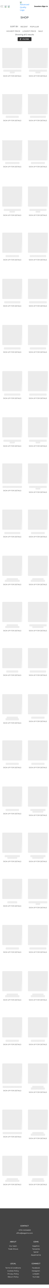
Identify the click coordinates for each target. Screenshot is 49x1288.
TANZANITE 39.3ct (12, 163)
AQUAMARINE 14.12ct (37, 948)
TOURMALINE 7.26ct (12, 302)
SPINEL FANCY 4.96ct (38, 395)
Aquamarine (36, 1255)
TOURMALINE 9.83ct (12, 395)
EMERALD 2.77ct (38, 718)
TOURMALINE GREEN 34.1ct (37, 211)
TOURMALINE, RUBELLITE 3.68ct (38, 995)
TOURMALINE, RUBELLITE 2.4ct (12, 718)
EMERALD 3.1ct (12, 671)
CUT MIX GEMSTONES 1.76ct (38, 441)
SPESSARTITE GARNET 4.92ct (38, 71)
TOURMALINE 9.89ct (38, 256)
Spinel (36, 1252)
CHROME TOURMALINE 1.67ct (37, 903)
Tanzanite (36, 1249)
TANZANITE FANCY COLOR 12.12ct (37, 857)
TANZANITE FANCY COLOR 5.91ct (37, 811)
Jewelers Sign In (41, 6)
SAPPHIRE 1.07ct (12, 948)
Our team (13, 1246)
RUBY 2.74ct (12, 902)
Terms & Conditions (13, 1268)
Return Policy (13, 1277)
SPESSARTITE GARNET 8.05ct (12, 71)
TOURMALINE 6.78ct (38, 671)
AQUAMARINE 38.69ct (38, 302)
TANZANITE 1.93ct (38, 163)
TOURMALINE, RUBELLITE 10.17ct (38, 1134)
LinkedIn (36, 1274)
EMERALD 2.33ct (38, 764)
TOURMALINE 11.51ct (38, 117)
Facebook (36, 1268)
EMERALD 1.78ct (12, 764)
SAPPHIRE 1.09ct (12, 1041)
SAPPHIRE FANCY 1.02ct (12, 1087)
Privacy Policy (13, 1274)
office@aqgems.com (24, 1233)
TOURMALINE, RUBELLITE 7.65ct (12, 626)
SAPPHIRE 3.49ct (38, 533)
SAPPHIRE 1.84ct (12, 256)
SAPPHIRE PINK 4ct (12, 533)
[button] (24, 27)
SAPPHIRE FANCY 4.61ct (12, 487)
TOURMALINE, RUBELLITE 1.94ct (38, 1088)
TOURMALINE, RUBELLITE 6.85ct (38, 580)
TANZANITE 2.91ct (38, 1041)
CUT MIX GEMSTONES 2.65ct (38, 488)
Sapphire (35, 1246)
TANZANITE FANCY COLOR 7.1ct (12, 857)
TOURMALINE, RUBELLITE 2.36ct (12, 1180)
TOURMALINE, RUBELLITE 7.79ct (12, 995)
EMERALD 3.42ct (12, 810)
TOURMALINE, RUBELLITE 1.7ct (38, 1180)
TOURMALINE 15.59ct (12, 348)
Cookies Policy (13, 1271)
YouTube (35, 1277)
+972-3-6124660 (24, 1230)
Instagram (36, 1271)
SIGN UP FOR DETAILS (12, 76)
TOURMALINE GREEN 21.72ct (12, 211)
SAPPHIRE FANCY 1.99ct (12, 1133)
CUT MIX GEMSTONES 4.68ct (12, 441)
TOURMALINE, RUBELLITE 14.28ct (12, 580)
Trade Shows (13, 1249)
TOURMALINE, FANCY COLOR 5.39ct (38, 626)
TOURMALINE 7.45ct (38, 348)
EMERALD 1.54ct (12, 117)
